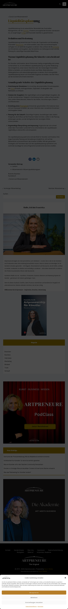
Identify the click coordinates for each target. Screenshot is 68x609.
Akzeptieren (34, 592)
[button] (65, 578)
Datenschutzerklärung (31, 606)
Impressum (40, 606)
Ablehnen (34, 597)
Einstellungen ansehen (34, 602)
